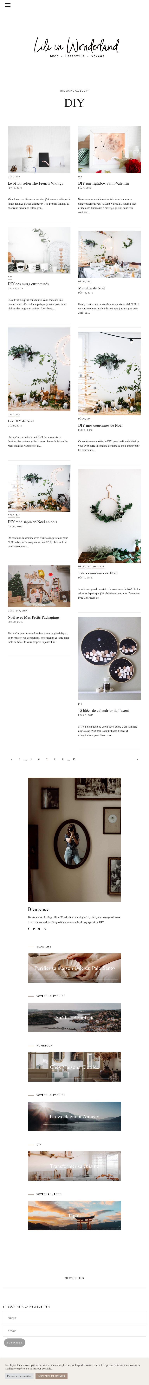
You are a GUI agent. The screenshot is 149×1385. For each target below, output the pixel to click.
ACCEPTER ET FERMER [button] (51, 1376)
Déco (11, 176)
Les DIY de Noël (21, 421)
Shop (25, 610)
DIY (18, 176)
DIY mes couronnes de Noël (100, 425)
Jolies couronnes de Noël (98, 573)
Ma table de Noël (91, 288)
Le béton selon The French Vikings (35, 183)
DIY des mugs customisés (28, 283)
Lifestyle (98, 566)
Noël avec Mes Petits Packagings (34, 617)
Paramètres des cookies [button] (19, 1376)
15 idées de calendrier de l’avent (103, 710)
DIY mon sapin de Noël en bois (32, 521)
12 (74, 759)
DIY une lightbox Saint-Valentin (103, 183)
